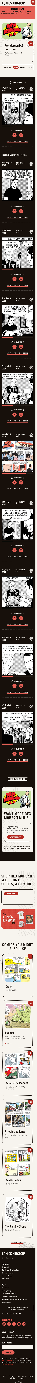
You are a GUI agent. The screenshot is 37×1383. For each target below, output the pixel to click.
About (4, 1285)
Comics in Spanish (8, 1273)
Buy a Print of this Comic (17, 141)
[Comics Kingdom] (13, 1253)
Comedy (9, 1044)
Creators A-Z (6, 1267)
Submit (8, 1352)
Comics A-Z (5, 1264)
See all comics (17, 1242)
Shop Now (11, 894)
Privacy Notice (7, 1364)
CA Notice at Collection (9, 1297)
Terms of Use (6, 1302)
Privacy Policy (6, 1291)
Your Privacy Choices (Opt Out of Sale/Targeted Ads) (17, 1308)
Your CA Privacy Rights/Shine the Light (14, 1299)
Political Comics (7, 1276)
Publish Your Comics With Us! (11, 1314)
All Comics (5, 1279)
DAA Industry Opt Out (9, 1294)
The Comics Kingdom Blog (10, 1270)
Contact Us (5, 1288)
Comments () (19, 130)
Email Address (8, 1343)
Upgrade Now (15, 837)
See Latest (19, 82)
